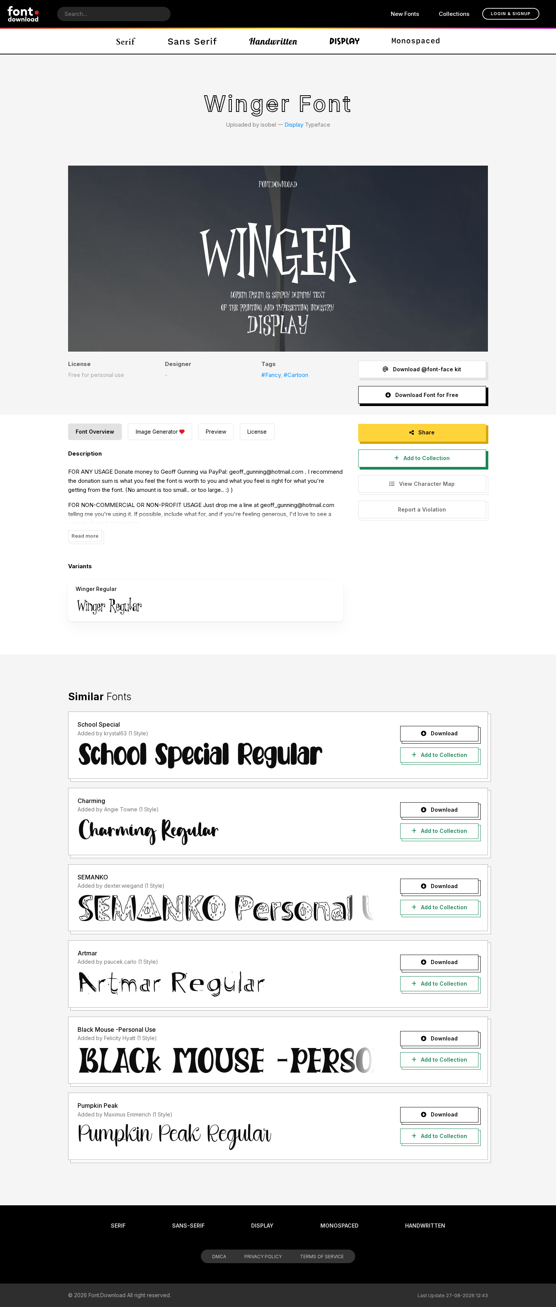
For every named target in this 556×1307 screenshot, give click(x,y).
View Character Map (426, 484)
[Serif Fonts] (126, 41)
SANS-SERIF (188, 1225)
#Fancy (271, 374)
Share (426, 432)
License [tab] (257, 431)
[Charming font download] (226, 832)
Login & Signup (511, 13)
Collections (454, 13)
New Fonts (405, 13)
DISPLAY (262, 1225)
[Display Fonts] (345, 41)
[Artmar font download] (226, 984)
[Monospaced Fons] (416, 41)
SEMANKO (93, 877)
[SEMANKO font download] (226, 908)
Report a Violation (422, 509)
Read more (84, 536)
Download (443, 733)
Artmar (87, 953)
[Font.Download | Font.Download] (23, 14)
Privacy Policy (263, 1256)
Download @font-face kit (426, 369)
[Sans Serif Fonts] (192, 41)
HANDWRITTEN (425, 1225)
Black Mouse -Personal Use (117, 1029)
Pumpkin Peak (98, 1105)
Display (293, 124)
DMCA (219, 1256)
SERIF (118, 1225)
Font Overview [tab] (95, 431)
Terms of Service (322, 1256)
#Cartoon (296, 374)
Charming (91, 801)
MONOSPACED (339, 1225)
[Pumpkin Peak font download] (226, 1136)
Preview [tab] (216, 431)
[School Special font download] (226, 755)
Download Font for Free (426, 395)
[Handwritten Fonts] (273, 41)
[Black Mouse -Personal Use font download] (226, 1060)
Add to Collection (426, 458)
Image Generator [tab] (157, 431)
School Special (99, 724)
